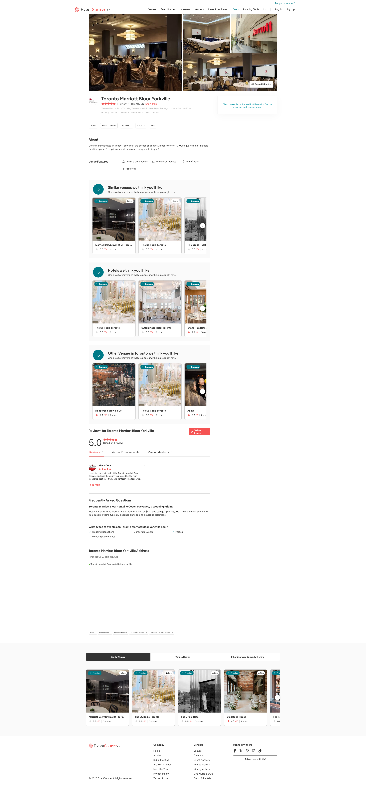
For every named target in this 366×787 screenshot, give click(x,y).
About (93, 125)
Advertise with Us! (255, 759)
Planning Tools (251, 9)
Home (104, 112)
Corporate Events (143, 531)
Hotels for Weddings (139, 632)
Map (153, 125)
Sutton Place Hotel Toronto (156, 327)
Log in (278, 9)
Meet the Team (161, 769)
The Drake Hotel (196, 244)
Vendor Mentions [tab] (160, 452)
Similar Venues (109, 125)
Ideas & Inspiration (218, 9)
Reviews (127, 125)
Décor (197, 778)
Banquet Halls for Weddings (162, 632)
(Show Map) (151, 103)
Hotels (124, 112)
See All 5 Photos (263, 84)
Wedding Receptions (103, 531)
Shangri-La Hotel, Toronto (201, 327)
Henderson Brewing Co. (108, 410)
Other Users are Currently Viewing (247, 657)
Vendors (199, 9)
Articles (157, 755)
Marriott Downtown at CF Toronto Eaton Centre (114, 244)
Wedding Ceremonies (103, 536)
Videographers (202, 769)
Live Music (199, 773)
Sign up (291, 9)
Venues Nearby (182, 657)
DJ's (210, 773)
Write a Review (197, 431)
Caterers (185, 9)
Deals (236, 9)
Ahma (190, 410)
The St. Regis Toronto (153, 244)
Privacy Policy (161, 773)
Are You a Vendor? (163, 764)
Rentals (207, 778)
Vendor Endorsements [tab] (125, 452)
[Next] (202, 225)
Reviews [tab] (96, 452)
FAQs (141, 125)
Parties (179, 531)
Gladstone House (236, 716)
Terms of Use (160, 778)
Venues (152, 9)
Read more (95, 484)
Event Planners (169, 9)
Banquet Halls (104, 632)
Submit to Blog (161, 760)
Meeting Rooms (120, 632)
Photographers (202, 764)
